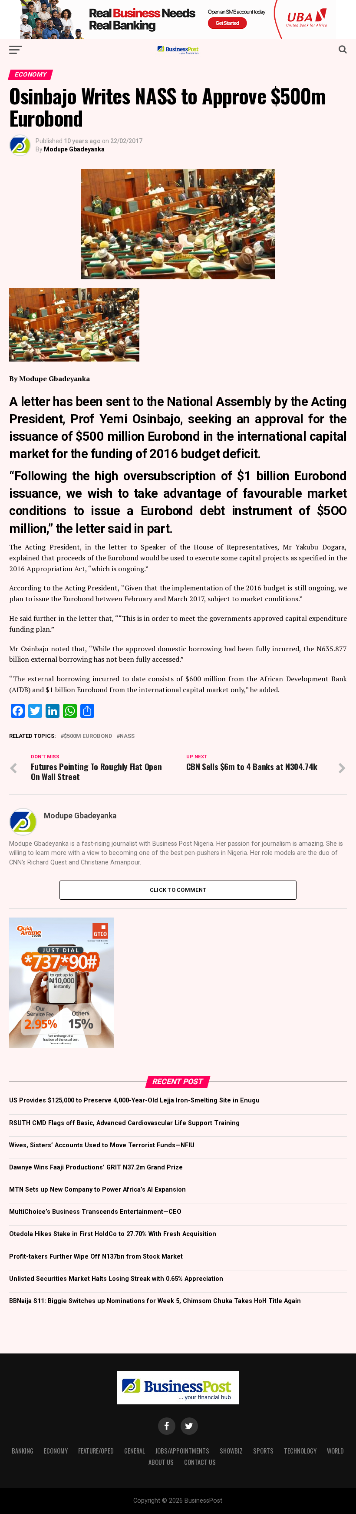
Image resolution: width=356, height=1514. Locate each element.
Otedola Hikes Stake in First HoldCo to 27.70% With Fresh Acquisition (112, 1234)
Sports (263, 1450)
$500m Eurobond (88, 736)
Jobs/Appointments (182, 1450)
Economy (56, 1450)
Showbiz (231, 1450)
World (335, 1450)
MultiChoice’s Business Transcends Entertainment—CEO (95, 1212)
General (134, 1450)
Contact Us (200, 1462)
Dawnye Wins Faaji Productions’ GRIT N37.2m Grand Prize (96, 1167)
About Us (161, 1462)
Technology (300, 1450)
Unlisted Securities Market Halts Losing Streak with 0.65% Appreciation (116, 1279)
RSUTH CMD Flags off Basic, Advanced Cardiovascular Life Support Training (124, 1123)
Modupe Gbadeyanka (74, 149)
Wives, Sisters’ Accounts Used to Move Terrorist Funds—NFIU (101, 1145)
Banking (22, 1450)
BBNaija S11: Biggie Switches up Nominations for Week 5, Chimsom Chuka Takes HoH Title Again (155, 1301)
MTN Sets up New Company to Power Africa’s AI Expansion (97, 1189)
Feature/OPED (96, 1450)
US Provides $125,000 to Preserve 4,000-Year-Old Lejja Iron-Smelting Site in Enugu (134, 1100)
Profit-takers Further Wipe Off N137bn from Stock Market (96, 1256)
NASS (127, 736)
